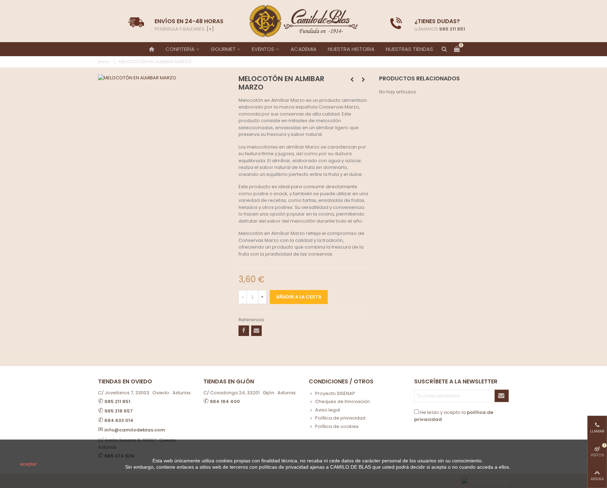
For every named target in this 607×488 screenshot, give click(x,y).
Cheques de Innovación (342, 401)
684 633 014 (118, 420)
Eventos (263, 49)
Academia (303, 49)
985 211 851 (452, 29)
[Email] (256, 330)
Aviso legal (327, 410)
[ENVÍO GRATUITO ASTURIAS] (396, 23)
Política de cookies (337, 426)
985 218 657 (118, 411)
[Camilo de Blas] (303, 21)
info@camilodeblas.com (134, 430)
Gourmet (223, 49)
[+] (210, 29)
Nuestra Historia (351, 49)
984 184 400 (225, 401)
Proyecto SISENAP (335, 393)
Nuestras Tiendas (409, 49)
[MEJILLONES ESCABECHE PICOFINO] (363, 79)
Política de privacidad (340, 418)
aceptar (28, 464)
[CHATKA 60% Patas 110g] (352, 79)
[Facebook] (244, 330)
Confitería (180, 49)
